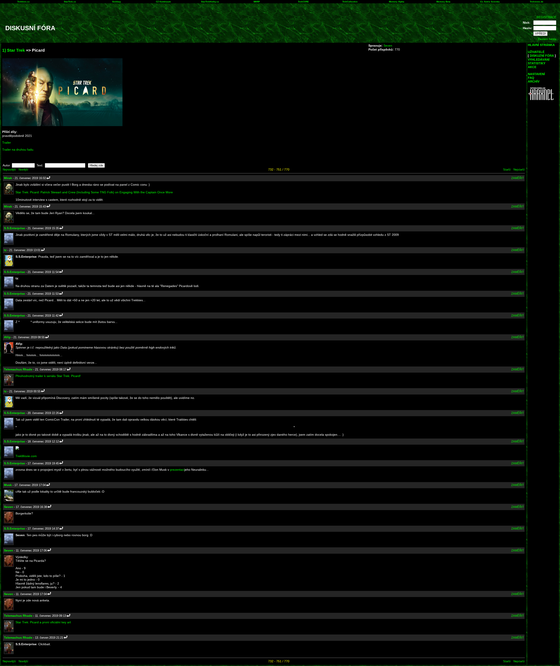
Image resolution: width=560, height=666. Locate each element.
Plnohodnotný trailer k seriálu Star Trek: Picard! (48, 376)
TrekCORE (303, 1)
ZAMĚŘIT (517, 178)
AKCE (532, 67)
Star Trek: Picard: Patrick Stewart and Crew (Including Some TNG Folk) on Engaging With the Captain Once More (94, 192)
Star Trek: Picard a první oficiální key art (43, 622)
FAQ (531, 77)
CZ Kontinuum (163, 1)
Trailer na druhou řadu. (18, 149)
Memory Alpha (396, 1)
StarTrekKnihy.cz (210, 1)
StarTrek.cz (70, 1)
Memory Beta (443, 1)
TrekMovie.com (26, 456)
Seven (387, 45)
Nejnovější (9, 169)
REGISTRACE (546, 17)
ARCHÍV (533, 81)
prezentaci (177, 469)
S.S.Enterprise (14, 228)
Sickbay (116, 1)
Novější (23, 169)
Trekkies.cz (23, 1)
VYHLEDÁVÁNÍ (539, 59)
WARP (257, 1)
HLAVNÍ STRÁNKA (541, 45)
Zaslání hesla (547, 39)
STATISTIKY (536, 63)
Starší (507, 169)
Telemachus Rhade (18, 369)
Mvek (8, 485)
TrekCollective (350, 1)
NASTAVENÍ (536, 74)
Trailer (6, 142)
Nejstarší (519, 169)
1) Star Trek (13, 50)
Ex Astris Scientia (490, 1)
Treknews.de (536, 1)
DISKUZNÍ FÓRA (542, 55)
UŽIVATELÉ (536, 52)
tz (5, 250)
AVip (7, 337)
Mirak (8, 178)
